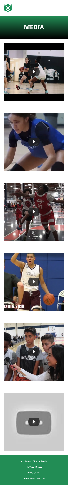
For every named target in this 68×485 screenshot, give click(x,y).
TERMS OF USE (34, 473)
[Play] (34, 72)
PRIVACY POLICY (34, 467)
